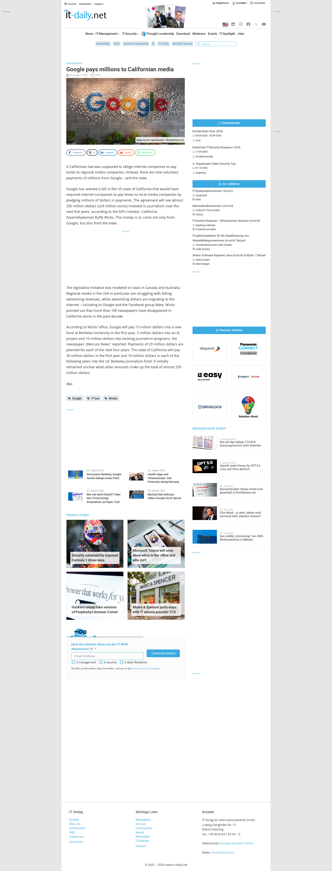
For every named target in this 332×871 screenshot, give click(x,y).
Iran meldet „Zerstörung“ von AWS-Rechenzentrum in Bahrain (242, 537)
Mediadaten (143, 819)
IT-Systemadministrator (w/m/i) (213, 191)
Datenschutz (77, 828)
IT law (95, 398)
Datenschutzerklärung (144, 668)
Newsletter (143, 836)
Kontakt (74, 819)
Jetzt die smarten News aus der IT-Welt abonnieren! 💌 (99, 646)
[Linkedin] (233, 24)
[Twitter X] (256, 24)
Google (77, 398)
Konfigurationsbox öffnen (237, 843)
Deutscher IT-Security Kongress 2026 (217, 147)
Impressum (76, 836)
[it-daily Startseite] (92, 15)
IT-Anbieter (142, 841)
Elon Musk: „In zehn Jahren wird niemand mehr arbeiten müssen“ (240, 514)
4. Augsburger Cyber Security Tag (214, 163)
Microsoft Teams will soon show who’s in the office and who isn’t (154, 555)
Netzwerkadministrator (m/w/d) (213, 206)
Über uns (75, 824)
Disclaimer (76, 842)
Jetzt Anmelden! (165, 653)
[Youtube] (264, 24)
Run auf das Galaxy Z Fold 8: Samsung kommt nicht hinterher (240, 443)
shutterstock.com (223, 852)
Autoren (141, 846)
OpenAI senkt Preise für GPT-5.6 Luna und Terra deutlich (240, 467)
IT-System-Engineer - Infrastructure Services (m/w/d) (226, 220)
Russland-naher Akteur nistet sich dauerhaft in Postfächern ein (241, 490)
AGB (72, 832)
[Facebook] (248, 24)
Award (140, 832)
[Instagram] (241, 24)
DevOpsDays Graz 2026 (208, 131)
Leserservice (144, 828)
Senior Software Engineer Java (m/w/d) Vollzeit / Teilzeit (229, 255)
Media (113, 398)
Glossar (141, 824)
